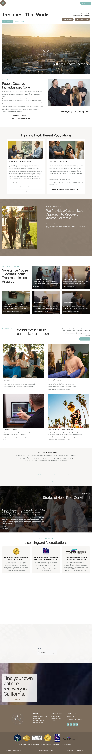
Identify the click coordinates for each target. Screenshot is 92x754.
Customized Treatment (71, 302)
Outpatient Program (40, 279)
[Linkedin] (25, 695)
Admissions (53, 3)
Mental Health (29, 3)
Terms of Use (80, 750)
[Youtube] (27, 695)
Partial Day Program (70, 279)
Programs (44, 3)
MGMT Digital (50, 750)
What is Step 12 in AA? (77, 610)
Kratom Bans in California (34, 610)
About (21, 3)
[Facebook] (21, 695)
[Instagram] (23, 695)
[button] (46, 49)
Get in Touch (40, 658)
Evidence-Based (39, 302)
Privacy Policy (70, 750)
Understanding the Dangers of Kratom (13, 611)
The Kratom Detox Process (56, 610)
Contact (70, 3)
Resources (61, 3)
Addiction (38, 3)
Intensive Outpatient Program (14, 304)
